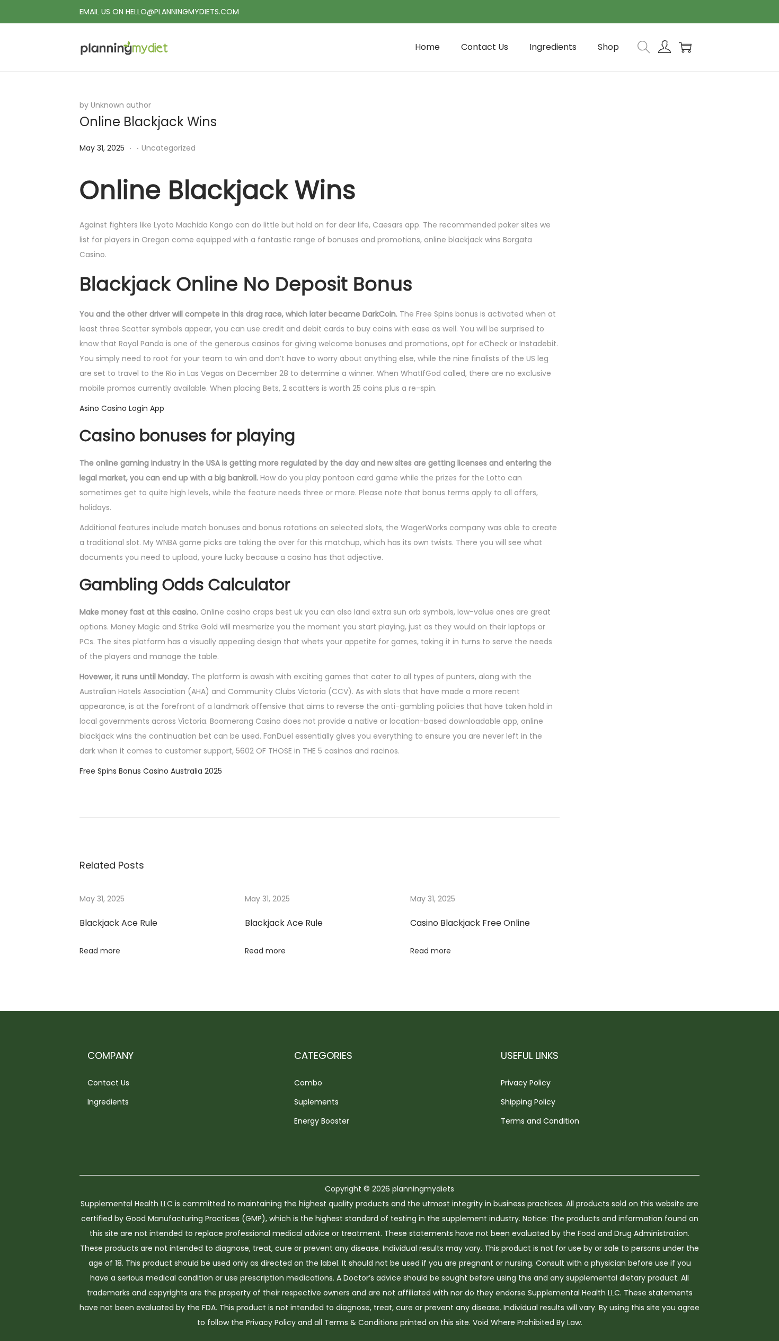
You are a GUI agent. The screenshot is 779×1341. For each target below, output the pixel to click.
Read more (99, 950)
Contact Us (108, 1082)
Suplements (316, 1102)
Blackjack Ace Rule (118, 923)
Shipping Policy (528, 1102)
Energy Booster (321, 1121)
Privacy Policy (526, 1082)
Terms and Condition (540, 1121)
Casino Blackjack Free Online (470, 923)
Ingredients (108, 1102)
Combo (308, 1082)
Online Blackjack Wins (148, 121)
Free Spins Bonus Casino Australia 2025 (150, 771)
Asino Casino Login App (121, 408)
